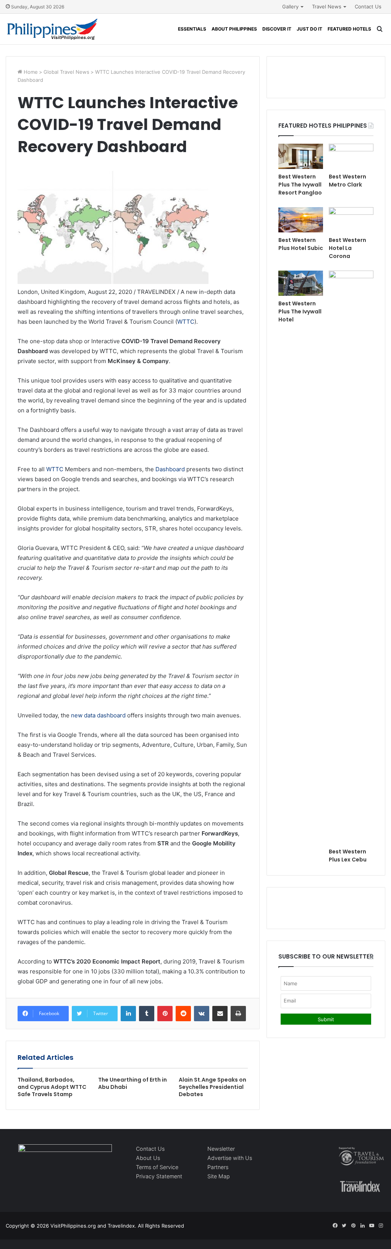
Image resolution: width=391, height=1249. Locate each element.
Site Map (218, 1176)
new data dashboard (98, 715)
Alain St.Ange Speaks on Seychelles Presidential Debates (212, 1087)
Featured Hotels (349, 29)
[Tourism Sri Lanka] (52, 29)
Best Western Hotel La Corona (347, 248)
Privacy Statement (159, 1176)
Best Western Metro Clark (347, 180)
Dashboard (170, 469)
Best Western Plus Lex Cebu (348, 855)
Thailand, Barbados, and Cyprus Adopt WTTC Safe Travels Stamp (52, 1087)
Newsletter (221, 1148)
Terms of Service (157, 1167)
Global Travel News (66, 72)
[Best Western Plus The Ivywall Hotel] (300, 283)
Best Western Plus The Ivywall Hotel (300, 311)
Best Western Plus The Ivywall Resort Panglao (300, 184)
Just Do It (309, 29)
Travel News (326, 6)
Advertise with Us (229, 1158)
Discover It (276, 29)
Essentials (192, 29)
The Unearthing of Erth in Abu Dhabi (132, 1083)
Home (30, 72)
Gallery (290, 6)
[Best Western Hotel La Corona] (351, 219)
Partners (217, 1167)
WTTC (185, 321)
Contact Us (368, 6)
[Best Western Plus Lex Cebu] (351, 557)
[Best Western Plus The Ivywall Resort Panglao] (300, 156)
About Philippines (234, 29)
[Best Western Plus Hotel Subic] (300, 219)
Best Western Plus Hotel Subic (300, 244)
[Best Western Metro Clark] (351, 156)
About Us (148, 1158)
